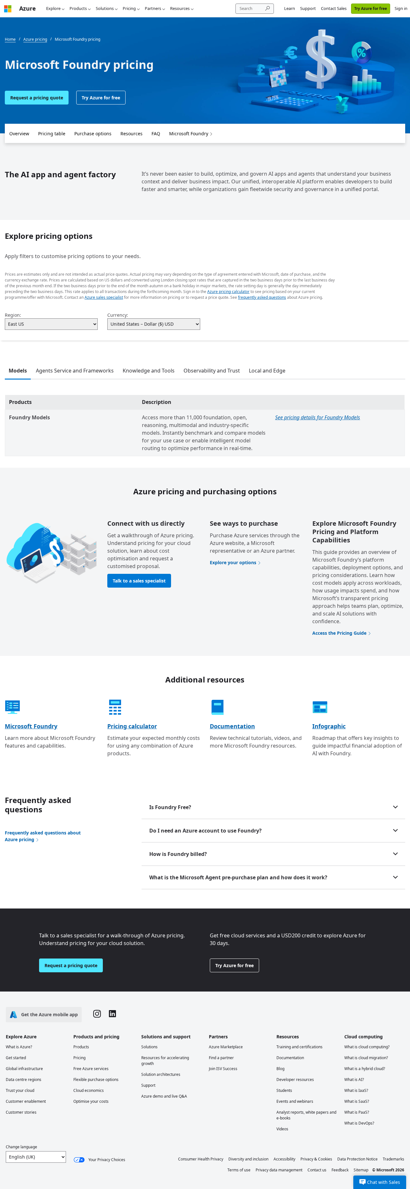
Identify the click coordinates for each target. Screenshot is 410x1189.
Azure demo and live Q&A (164, 1096)
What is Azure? (19, 1047)
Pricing (129, 8)
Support (308, 8)
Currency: (117, 315)
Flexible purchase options (96, 1079)
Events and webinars (294, 1101)
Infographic (329, 726)
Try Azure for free (370, 8)
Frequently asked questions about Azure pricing (43, 836)
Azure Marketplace (226, 1047)
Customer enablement (26, 1101)
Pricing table (51, 133)
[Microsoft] (8, 8)
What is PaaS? (356, 1112)
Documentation (232, 726)
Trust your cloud (20, 1090)
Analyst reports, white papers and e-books (306, 1115)
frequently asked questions (262, 297)
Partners (153, 8)
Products (78, 8)
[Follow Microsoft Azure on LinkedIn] (112, 1014)
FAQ (156, 133)
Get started (16, 1057)
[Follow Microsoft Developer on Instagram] (97, 1014)
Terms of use (238, 1170)
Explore (53, 8)
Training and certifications (299, 1047)
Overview (19, 133)
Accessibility (284, 1159)
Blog (280, 1068)
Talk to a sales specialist (139, 581)
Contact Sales (334, 8)
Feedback (340, 1170)
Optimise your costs (91, 1101)
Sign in (401, 8)
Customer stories (21, 1112)
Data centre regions (23, 1079)
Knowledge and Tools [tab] (149, 370)
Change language (21, 1147)
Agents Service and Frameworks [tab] (75, 370)
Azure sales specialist (104, 297)
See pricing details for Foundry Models (317, 417)
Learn (289, 8)
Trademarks (393, 1159)
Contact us (317, 1170)
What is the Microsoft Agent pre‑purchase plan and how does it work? (238, 877)
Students (284, 1090)
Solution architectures (160, 1074)
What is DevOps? (359, 1123)
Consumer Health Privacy (200, 1159)
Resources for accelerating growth (165, 1060)
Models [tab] (18, 370)
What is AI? (354, 1079)
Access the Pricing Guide (339, 633)
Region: (13, 315)
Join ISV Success (223, 1068)
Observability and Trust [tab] (212, 370)
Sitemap (361, 1170)
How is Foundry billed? (178, 854)
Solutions (105, 8)
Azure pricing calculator (228, 291)
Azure (27, 8)
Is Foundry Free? (170, 807)
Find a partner (221, 1057)
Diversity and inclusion (248, 1159)
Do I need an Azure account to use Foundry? (205, 830)
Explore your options (233, 562)
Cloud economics (88, 1090)
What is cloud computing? (367, 1047)
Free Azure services (91, 1068)
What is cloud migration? (366, 1057)
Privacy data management (279, 1170)
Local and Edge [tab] (267, 370)
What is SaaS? (356, 1101)
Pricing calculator (132, 726)
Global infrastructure (24, 1068)
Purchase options (92, 133)
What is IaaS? (356, 1090)
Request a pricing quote (36, 98)
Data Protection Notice (357, 1159)
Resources (180, 8)
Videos (282, 1129)
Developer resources (295, 1079)
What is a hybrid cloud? (364, 1068)
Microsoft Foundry (188, 133)
